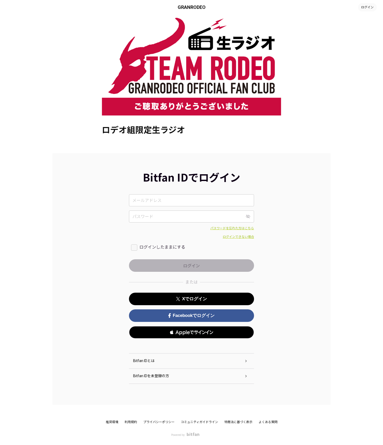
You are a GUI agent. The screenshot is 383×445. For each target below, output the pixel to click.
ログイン (367, 7)
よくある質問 (268, 422)
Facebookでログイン (194, 315)
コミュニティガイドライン (199, 422)
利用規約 (131, 422)
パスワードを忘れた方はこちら (232, 228)
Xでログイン (194, 298)
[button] (191, 332)
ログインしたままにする (162, 247)
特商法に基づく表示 (238, 422)
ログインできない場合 (238, 237)
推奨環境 (112, 422)
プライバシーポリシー (159, 422)
